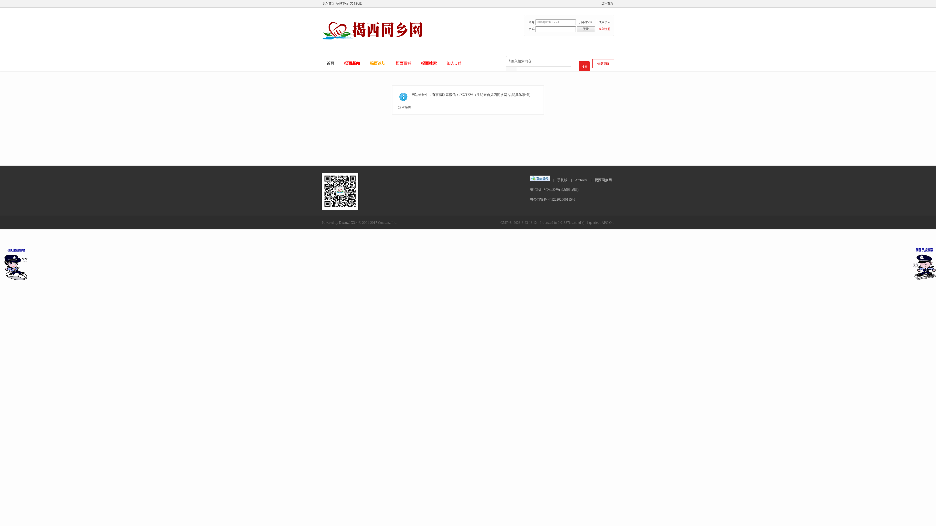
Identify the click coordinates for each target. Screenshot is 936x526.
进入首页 (607, 3)
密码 (532, 29)
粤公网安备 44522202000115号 (552, 199)
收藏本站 (342, 3)
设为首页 (328, 3)
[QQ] (540, 180)
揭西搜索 (429, 63)
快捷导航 (603, 63)
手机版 (562, 180)
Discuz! (344, 223)
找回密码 (604, 22)
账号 (532, 22)
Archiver (581, 180)
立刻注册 (604, 29)
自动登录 (587, 22)
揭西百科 (403, 63)
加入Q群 (454, 63)
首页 (330, 63)
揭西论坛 (378, 63)
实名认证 (356, 3)
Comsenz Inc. (387, 223)
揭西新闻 (352, 63)
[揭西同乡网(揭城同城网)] (376, 45)
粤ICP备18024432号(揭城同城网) (554, 190)
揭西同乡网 (603, 180)
